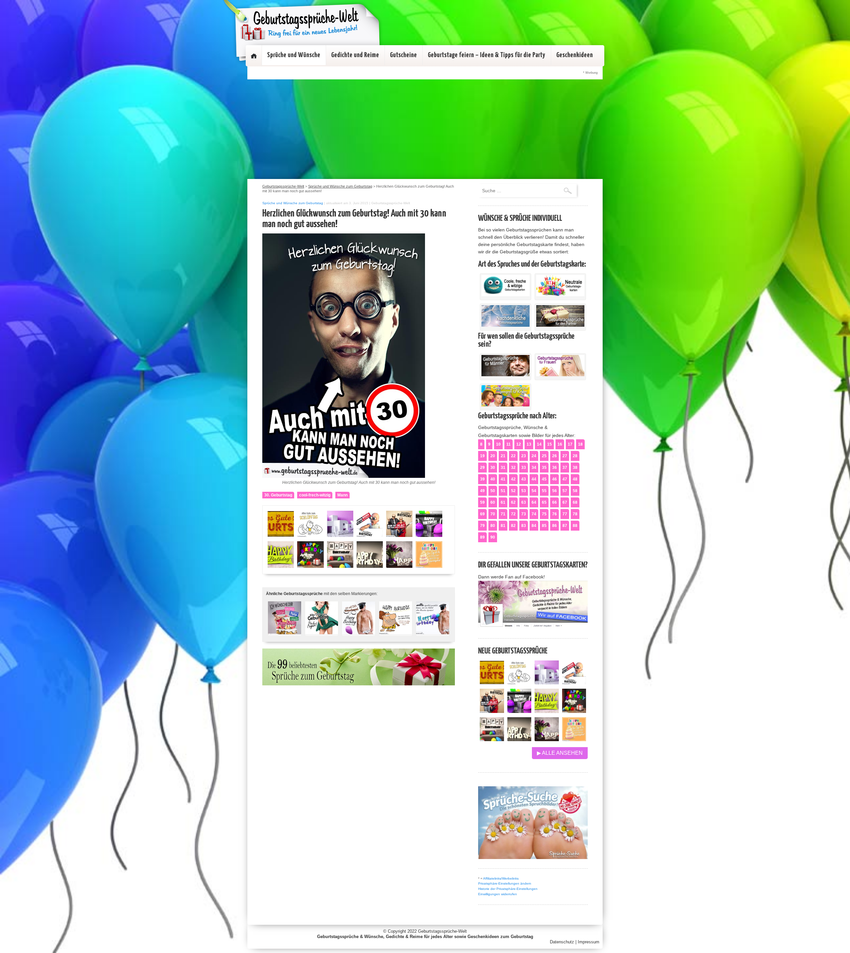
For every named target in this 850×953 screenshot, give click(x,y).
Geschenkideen (574, 55)
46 (554, 479)
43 (523, 479)
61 (503, 502)
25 (544, 456)
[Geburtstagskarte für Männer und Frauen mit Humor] (284, 630)
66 (554, 502)
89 (482, 537)
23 (523, 456)
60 (492, 502)
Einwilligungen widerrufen (497, 894)
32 (513, 467)
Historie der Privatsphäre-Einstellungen (508, 889)
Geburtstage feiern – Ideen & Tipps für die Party (487, 55)
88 (575, 525)
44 (534, 479)
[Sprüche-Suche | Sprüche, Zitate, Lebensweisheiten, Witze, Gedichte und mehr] (533, 857)
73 (523, 514)
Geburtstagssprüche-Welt (442, 931)
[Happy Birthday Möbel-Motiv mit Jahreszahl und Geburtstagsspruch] (519, 739)
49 (482, 490)
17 (570, 444)
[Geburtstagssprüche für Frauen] (560, 374)
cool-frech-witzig (314, 495)
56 (554, 490)
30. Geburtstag (278, 495)
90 (492, 537)
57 (564, 490)
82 (513, 525)
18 (580, 444)
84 (534, 525)
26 (554, 456)
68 (575, 502)
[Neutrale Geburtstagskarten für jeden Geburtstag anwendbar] (560, 294)
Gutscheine (403, 55)
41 (503, 479)
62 (513, 502)
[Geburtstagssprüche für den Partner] (560, 325)
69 (482, 514)
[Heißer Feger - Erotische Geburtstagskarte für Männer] (321, 630)
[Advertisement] (425, 129)
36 (554, 467)
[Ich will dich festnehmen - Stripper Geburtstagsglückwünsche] (358, 630)
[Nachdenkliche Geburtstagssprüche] (505, 325)
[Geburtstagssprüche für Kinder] (505, 404)
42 (513, 479)
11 (508, 444)
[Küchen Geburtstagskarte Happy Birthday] (519, 711)
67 (564, 502)
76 (554, 514)
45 (544, 479)
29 (482, 467)
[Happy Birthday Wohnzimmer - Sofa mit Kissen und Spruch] (492, 739)
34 (534, 467)
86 (554, 525)
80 (492, 525)
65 (544, 502)
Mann (342, 495)
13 (529, 444)
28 (575, 456)
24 (534, 456)
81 (503, 525)
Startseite (254, 55)
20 (492, 456)
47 (564, 479)
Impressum (588, 941)
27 (564, 456)
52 (513, 490)
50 (492, 490)
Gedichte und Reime (355, 55)
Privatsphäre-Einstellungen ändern (504, 883)
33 (523, 467)
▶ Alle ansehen (560, 753)
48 (575, 479)
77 (564, 514)
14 (539, 444)
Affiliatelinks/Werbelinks (501, 878)
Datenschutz (562, 941)
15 (549, 444)
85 (544, 525)
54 (534, 490)
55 (544, 490)
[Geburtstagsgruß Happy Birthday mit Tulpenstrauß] (547, 739)
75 (544, 514)
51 (503, 490)
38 (575, 467)
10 (498, 444)
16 (559, 444)
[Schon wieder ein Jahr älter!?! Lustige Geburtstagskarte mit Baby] (574, 682)
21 (503, 456)
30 (492, 467)
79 (482, 525)
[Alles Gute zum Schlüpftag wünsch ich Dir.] (519, 682)
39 (482, 479)
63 (523, 502)
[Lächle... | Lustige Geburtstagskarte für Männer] (395, 630)
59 (482, 502)
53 (523, 490)
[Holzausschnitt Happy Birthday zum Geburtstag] (547, 711)
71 (503, 514)
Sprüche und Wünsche (293, 55)
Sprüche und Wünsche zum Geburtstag (292, 203)
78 (575, 514)
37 (564, 467)
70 (492, 514)
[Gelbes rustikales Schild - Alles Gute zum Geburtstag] (492, 682)
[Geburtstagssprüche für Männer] (505, 374)
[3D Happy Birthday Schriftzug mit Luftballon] (547, 682)
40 (492, 479)
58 (575, 490)
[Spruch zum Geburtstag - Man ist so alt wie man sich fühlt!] (492, 711)
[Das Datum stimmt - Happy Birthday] (574, 739)
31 (503, 467)
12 (518, 444)
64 (534, 502)
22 (513, 456)
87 (564, 525)
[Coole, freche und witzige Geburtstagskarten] (505, 294)
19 (482, 456)
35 (544, 467)
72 (513, 514)
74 (534, 514)
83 (523, 525)
